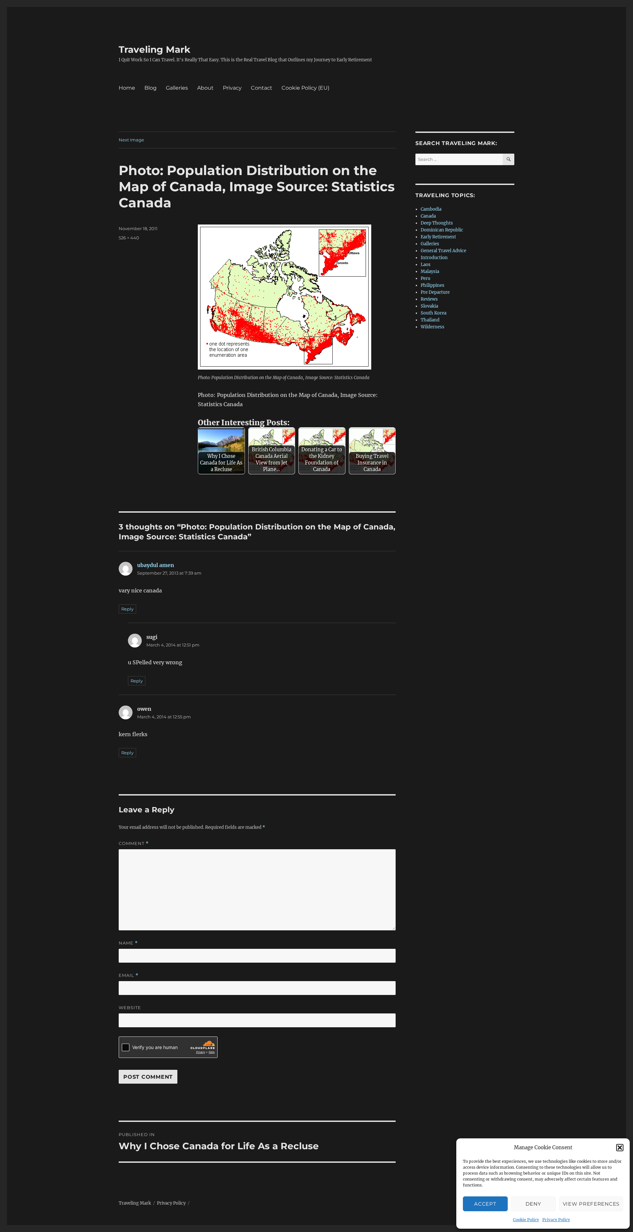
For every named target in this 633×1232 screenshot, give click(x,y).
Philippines (432, 285)
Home (127, 88)
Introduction (434, 257)
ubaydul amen (155, 565)
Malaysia (430, 271)
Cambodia (431, 209)
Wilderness (432, 327)
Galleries (177, 88)
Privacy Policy (556, 1219)
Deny (533, 1204)
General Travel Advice (443, 251)
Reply (127, 609)
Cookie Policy (526, 1219)
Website (130, 1007)
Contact (261, 88)
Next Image (131, 139)
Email (128, 975)
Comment (134, 843)
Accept (485, 1204)
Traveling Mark (154, 49)
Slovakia (429, 306)
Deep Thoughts (437, 223)
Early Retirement (438, 237)
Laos (426, 264)
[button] (620, 1147)
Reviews (429, 299)
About (205, 88)
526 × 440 (129, 237)
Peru (425, 278)
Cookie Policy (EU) (305, 88)
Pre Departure (435, 292)
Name (128, 943)
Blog (150, 88)
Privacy (232, 88)
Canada (428, 216)
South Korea (433, 313)
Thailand (430, 320)
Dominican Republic (442, 230)
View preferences (591, 1204)
